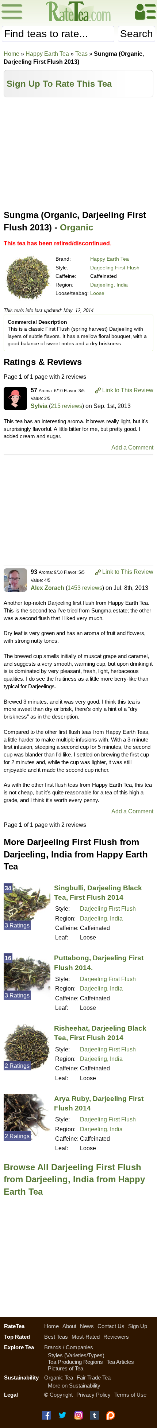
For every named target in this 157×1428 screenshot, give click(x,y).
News (87, 1326)
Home (11, 54)
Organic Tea (58, 1377)
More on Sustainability (74, 1385)
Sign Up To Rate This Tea (59, 84)
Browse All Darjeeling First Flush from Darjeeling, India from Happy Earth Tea (74, 1179)
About (69, 1326)
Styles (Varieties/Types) (76, 1355)
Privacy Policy (93, 1395)
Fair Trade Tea (94, 1377)
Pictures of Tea (65, 1368)
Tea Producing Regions (75, 1362)
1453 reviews (85, 588)
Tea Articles (120, 1362)
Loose (97, 293)
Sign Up (137, 1326)
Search (136, 33)
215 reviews (66, 406)
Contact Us (111, 1326)
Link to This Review (127, 390)
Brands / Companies (68, 1347)
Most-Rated (86, 1337)
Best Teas (56, 1337)
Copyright (61, 1395)
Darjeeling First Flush (114, 268)
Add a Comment (132, 447)
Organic (76, 227)
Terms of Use (130, 1395)
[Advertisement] (78, 152)
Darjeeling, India (109, 285)
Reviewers (116, 1337)
